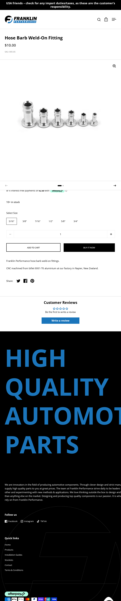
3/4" (76, 221)
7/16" (37, 221)
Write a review (60, 320)
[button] (115, 185)
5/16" (11, 221)
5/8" (63, 221)
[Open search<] (99, 19)
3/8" (25, 221)
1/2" (51, 221)
